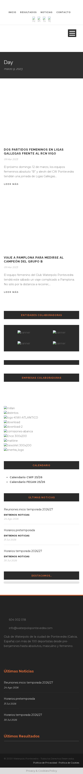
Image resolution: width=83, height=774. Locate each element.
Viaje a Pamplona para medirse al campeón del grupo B (34, 259)
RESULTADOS (28, 12)
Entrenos (10, 514)
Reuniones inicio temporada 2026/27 (28, 509)
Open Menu (72, 33)
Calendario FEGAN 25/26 (27, 482)
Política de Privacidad (45, 762)
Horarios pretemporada (19, 530)
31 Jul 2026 (10, 539)
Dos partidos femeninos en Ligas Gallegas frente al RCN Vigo (34, 151)
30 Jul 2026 (10, 560)
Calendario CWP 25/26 (26, 477)
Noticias (24, 514)
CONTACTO (63, 12)
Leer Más (11, 184)
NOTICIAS (47, 12)
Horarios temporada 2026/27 (23, 551)
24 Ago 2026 (11, 518)
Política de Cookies (69, 762)
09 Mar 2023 (11, 159)
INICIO (12, 12)
